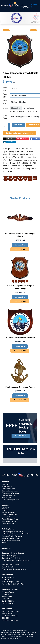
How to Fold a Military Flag (11, 540)
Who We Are (6, 508)
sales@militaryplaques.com (16, 569)
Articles (4, 543)
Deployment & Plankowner (11, 493)
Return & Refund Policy (10, 519)
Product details (20, 249)
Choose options (20, 245)
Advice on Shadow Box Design (12, 536)
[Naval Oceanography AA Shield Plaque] (20, 51)
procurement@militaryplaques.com (19, 560)
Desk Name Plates (8, 489)
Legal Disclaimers (8, 523)
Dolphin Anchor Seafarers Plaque (20, 387)
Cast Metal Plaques (9, 495)
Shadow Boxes (7, 486)
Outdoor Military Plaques (10, 500)
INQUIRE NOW (20, 436)
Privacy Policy (7, 517)
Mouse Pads (6, 497)
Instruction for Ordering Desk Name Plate (16, 534)
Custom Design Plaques (10, 491)
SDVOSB (5, 510)
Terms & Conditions (9, 521)
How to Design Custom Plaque (12, 532)
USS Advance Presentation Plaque (20, 338)
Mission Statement (8, 512)
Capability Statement (9, 514)
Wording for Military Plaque (11, 538)
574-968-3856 (15, 558)
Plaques (5, 484)
